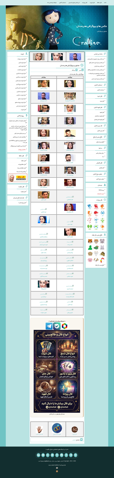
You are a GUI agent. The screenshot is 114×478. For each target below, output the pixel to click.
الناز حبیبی (43, 224)
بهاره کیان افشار (70, 150)
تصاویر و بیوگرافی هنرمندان (69, 65)
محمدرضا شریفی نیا (70, 100)
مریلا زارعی (43, 296)
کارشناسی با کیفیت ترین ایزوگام (18, 146)
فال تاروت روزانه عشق (20, 102)
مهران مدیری (70, 288)
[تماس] (57, 455)
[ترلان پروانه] (57, 57)
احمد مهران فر (43, 100)
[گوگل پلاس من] (48, 455)
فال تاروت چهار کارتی (21, 80)
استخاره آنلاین (62, 2)
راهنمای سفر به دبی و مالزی (19, 137)
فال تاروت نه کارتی (21, 91)
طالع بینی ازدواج (100, 142)
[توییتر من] (52, 455)
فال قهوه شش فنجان (99, 119)
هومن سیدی (70, 162)
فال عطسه (23, 191)
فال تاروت (92, 2)
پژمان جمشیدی (70, 187)
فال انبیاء (102, 101)
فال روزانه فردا (22, 202)
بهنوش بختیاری (43, 236)
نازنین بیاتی (70, 312)
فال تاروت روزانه (22, 59)
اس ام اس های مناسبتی (74, 2)
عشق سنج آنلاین (100, 179)
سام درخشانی (70, 137)
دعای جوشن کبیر (100, 153)
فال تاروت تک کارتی (21, 73)
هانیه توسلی (44, 137)
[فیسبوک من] (66, 455)
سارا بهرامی (70, 125)
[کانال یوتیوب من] (43, 455)
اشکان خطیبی (70, 260)
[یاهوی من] (75, 455)
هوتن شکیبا (70, 236)
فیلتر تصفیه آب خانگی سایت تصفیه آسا (18, 121)
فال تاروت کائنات (21, 69)
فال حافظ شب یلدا (21, 168)
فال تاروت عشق (22, 98)
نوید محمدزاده (43, 268)
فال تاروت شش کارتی (20, 88)
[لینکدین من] (38, 455)
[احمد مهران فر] (75, 57)
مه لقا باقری (70, 88)
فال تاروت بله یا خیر (21, 106)
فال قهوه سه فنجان (99, 116)
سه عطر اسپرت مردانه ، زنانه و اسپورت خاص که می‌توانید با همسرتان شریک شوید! (18, 128)
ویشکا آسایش (43, 150)
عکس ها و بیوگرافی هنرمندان (91, 26)
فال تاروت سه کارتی (21, 77)
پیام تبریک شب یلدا (21, 171)
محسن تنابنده (43, 175)
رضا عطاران (43, 162)
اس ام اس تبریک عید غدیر (98, 78)
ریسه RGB (101, 190)
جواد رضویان (44, 125)
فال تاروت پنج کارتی (21, 84)
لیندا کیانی (43, 212)
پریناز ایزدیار (44, 260)
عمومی (74, 440)
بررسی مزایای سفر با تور (20, 133)
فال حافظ (99, 2)
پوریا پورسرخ (70, 175)
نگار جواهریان (70, 212)
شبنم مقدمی (70, 268)
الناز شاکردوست (70, 296)
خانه (105, 2)
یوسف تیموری (43, 304)
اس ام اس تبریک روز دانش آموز (96, 62)
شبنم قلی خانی (43, 187)
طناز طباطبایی (70, 199)
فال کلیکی (101, 167)
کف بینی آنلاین (100, 130)
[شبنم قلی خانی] (39, 57)
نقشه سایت (51, 465)
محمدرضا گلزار (43, 276)
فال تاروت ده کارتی (21, 95)
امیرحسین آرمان (43, 244)
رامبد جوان (43, 252)
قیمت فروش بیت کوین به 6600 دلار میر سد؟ (18, 141)
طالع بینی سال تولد (99, 265)
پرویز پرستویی (43, 88)
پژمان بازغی (70, 252)
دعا (103, 156)
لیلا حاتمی (70, 304)
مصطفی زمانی (44, 113)
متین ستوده (43, 312)
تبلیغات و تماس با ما (51, 2)
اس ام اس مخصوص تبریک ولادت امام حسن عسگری (97, 74)
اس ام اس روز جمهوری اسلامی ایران (96, 59)
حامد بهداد (70, 244)
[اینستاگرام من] (61, 455)
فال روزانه (84, 2)
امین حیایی (43, 199)
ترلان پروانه (43, 288)
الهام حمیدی (70, 113)
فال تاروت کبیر (22, 62)
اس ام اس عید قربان (99, 66)
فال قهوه (102, 112)
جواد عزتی (70, 224)
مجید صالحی (70, 276)
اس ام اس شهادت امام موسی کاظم (96, 69)
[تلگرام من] (71, 455)
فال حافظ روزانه (22, 164)
